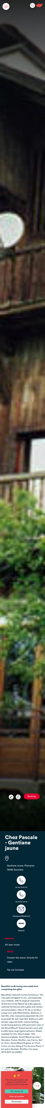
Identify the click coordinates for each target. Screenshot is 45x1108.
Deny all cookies (16, 1096)
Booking (32, 796)
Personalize (17, 1102)
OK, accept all (16, 1091)
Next (37, 1086)
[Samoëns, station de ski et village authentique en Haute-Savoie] (39, 5)
